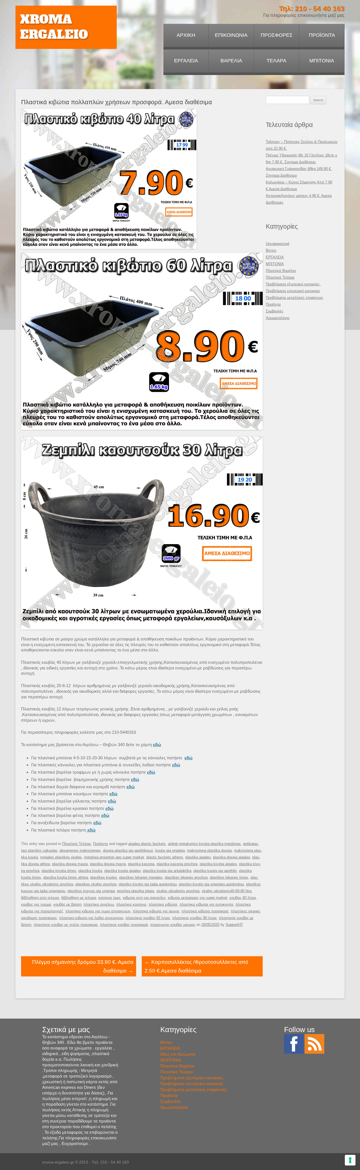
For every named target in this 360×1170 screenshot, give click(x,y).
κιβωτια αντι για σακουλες (144, 898)
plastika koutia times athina (65, 877)
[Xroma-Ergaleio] (66, 27)
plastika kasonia (141, 864)
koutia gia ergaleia (170, 850)
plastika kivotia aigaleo (218, 864)
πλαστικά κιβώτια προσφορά (204, 911)
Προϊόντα (100, 844)
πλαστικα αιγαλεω (99, 904)
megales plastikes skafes (61, 857)
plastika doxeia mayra (108, 864)
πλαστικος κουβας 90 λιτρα (194, 918)
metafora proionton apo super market (114, 857)
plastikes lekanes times (229, 877)
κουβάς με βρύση (67, 904)
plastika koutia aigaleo (122, 871)
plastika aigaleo (198, 857)
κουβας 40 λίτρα (243, 898)
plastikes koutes (103, 877)
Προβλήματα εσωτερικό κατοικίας (293, 291)
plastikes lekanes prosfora (186, 877)
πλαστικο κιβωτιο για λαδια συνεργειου (91, 918)
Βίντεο (271, 250)
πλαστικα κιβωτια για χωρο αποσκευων (97, 911)
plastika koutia (90, 871)
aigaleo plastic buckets (147, 844)
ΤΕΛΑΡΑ (276, 60)
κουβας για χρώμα (36, 904)
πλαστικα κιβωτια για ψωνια (156, 911)
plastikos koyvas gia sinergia (91, 891)
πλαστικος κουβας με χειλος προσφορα (65, 925)
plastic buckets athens (164, 857)
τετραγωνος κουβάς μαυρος (172, 925)
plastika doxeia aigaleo (231, 857)
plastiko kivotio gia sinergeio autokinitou (211, 884)
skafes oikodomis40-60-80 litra (226, 891)
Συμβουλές (274, 311)
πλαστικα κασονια (131, 904)
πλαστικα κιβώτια (162, 904)
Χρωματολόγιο (277, 318)
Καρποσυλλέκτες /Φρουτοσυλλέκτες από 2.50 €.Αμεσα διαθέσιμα (196, 966)
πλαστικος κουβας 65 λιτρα (147, 918)
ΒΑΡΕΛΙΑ (231, 60)
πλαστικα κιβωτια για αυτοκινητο (206, 904)
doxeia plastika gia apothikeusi (128, 850)
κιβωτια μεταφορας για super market (197, 898)
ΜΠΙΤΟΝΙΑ (321, 60)
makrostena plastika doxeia (209, 850)
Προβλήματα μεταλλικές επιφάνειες (294, 298)
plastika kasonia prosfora (177, 864)
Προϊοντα (322, 35)
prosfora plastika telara (135, 891)
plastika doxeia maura (70, 864)
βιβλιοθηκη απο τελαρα (40, 898)
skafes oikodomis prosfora (177, 891)
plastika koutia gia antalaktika (167, 871)
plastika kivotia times (59, 871)
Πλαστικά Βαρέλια (281, 271)
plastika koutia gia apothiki (215, 871)
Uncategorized (277, 244)
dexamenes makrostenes (80, 850)
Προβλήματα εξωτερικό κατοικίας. (293, 284)
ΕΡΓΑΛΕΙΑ (186, 60)
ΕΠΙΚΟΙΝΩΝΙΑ (231, 35)
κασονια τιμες (109, 898)
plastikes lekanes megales (141, 877)
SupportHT (234, 925)
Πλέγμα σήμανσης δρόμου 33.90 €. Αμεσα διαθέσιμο (82, 966)
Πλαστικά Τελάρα (76, 844)
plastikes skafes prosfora (95, 884)
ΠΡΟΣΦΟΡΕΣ (276, 35)
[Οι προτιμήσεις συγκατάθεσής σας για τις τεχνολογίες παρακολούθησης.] (350, 1160)
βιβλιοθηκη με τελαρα (78, 898)
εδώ (188, 757)
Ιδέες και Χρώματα (177, 1054)
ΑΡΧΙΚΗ (186, 35)
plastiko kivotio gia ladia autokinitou (148, 884)
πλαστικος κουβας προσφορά (124, 925)
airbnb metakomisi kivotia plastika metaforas (204, 844)
